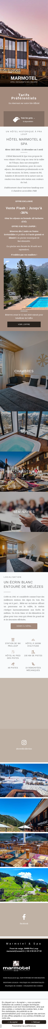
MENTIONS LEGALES (10, 982)
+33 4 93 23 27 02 (34, 951)
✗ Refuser (35, 1022)
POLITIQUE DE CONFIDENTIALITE (32, 982)
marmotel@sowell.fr (16, 951)
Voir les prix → (28, 118)
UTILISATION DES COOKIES (33, 986)
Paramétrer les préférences (24, 1026)
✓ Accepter (12, 1022)
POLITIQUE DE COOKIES (13, 986)
